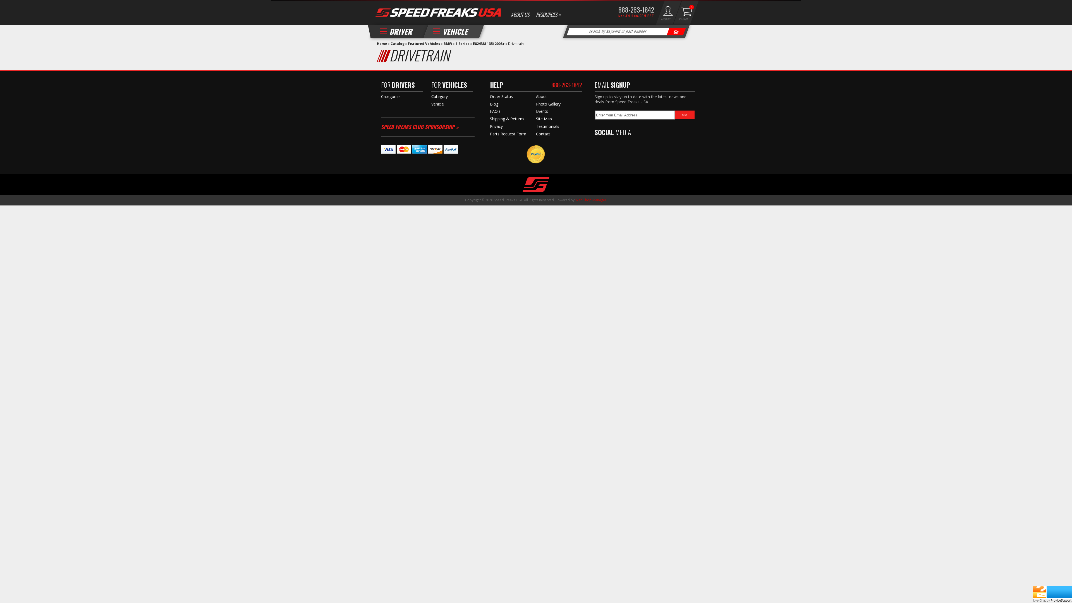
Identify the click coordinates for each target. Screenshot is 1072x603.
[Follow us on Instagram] (634, 148)
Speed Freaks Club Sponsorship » (419, 126)
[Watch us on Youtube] (622, 148)
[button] (626, 31)
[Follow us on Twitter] (610, 148)
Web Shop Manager (590, 200)
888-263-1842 (636, 9)
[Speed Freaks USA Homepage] (438, 13)
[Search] (676, 31)
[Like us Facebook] (599, 148)
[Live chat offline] (1052, 592)
